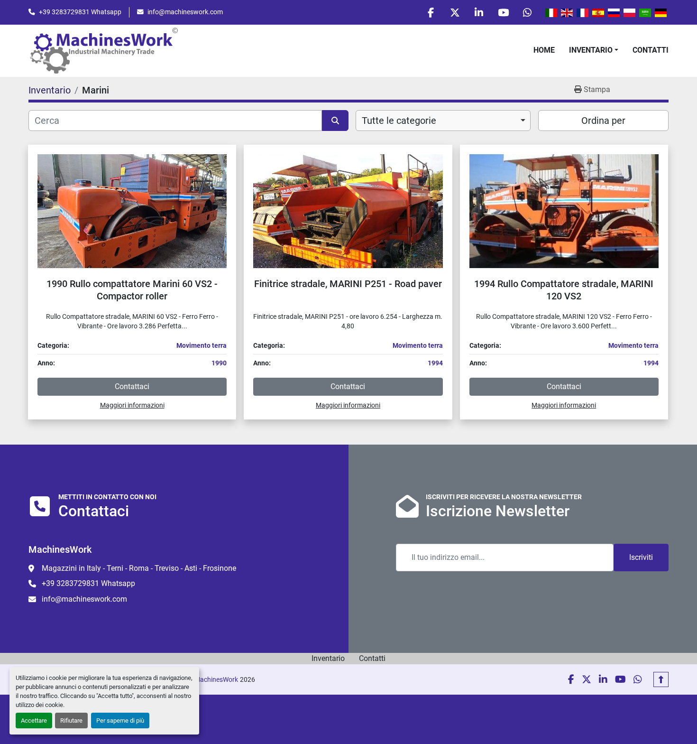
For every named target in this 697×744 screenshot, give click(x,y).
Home (544, 50)
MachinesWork (216, 679)
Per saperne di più (120, 720)
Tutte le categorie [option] (399, 120)
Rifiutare (71, 720)
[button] (593, 50)
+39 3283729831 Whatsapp (80, 12)
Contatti (651, 50)
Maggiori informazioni (132, 405)
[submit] (335, 120)
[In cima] (661, 679)
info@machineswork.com (185, 12)
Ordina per (603, 120)
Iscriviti (641, 557)
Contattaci (132, 386)
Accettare (34, 720)
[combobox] (443, 120)
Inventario (591, 50)
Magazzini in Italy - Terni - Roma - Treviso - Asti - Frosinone (139, 568)
